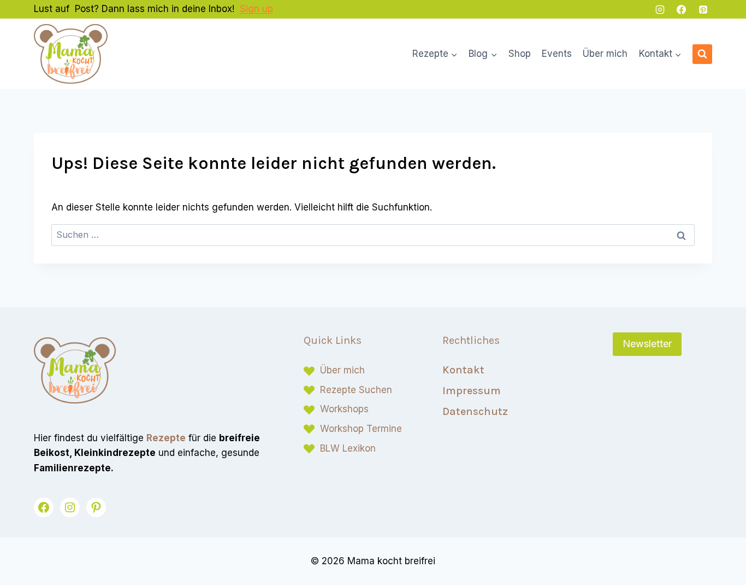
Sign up (256, 8)
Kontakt (463, 370)
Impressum (471, 390)
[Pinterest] (703, 9)
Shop (519, 53)
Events (557, 53)
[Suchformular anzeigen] (702, 54)
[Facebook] (681, 9)
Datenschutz (475, 411)
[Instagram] (660, 9)
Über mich (605, 53)
